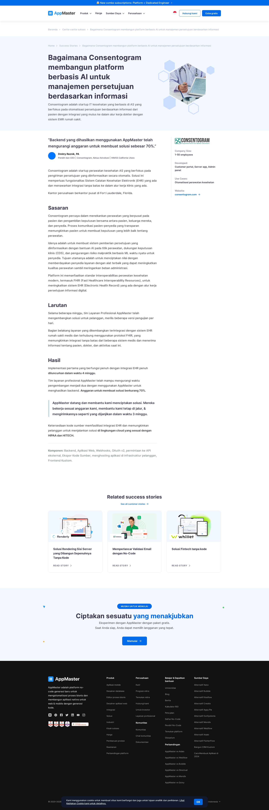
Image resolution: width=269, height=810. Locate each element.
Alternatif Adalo (201, 734)
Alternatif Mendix (202, 722)
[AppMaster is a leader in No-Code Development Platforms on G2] (50, 724)
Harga (109, 734)
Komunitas (141, 729)
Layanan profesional (145, 716)
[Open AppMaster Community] (50, 715)
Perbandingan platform (117, 753)
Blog (167, 694)
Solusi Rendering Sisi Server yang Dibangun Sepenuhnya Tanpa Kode (72, 553)
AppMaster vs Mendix (175, 776)
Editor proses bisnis (115, 697)
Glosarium (170, 737)
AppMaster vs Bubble (175, 764)
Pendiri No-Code (173, 725)
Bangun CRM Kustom (204, 747)
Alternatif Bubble (202, 691)
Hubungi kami (142, 703)
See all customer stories (133, 504)
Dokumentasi (142, 742)
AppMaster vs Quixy (174, 782)
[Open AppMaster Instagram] (83, 715)
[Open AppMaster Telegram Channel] (55, 715)
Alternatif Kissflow (203, 697)
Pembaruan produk (115, 741)
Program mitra (142, 691)
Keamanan (111, 747)
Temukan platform (173, 731)
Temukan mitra (143, 697)
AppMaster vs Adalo (174, 751)
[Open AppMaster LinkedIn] (72, 715)
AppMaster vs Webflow (176, 757)
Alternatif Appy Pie (203, 709)
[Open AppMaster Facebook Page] (61, 715)
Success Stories (68, 45)
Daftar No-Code (172, 719)
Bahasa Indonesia (209, 801)
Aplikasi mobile (113, 685)
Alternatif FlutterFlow (204, 741)
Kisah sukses (112, 728)
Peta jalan (169, 713)
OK (198, 801)
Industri (110, 722)
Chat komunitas (143, 736)
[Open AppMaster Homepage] (68, 679)
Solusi (109, 716)
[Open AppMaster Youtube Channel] (78, 715)
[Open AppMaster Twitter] (67, 715)
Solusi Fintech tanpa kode (189, 549)
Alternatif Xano (201, 685)
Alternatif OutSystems (204, 716)
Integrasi (110, 709)
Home (51, 45)
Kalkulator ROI (172, 706)
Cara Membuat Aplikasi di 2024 (206, 755)
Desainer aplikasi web (116, 703)
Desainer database (115, 691)
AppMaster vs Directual (176, 770)
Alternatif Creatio (202, 703)
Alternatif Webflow (203, 728)
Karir (138, 685)
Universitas (170, 688)
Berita (168, 700)
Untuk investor (143, 709)
